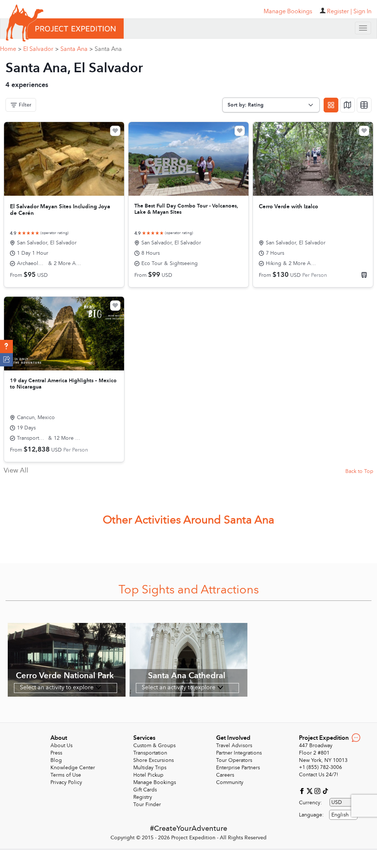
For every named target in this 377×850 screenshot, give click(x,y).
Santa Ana (76, 49)
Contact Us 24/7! (318, 774)
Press (56, 752)
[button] (6, 346)
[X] (310, 790)
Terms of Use (65, 774)
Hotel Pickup (148, 774)
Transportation (150, 752)
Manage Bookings (154, 782)
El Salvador (41, 49)
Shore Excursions (153, 760)
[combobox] (343, 815)
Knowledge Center (72, 767)
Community (229, 782)
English (340, 814)
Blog (56, 760)
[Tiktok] (325, 790)
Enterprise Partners (238, 767)
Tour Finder (147, 804)
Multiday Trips (149, 767)
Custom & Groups (154, 745)
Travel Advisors (234, 745)
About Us (61, 745)
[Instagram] (318, 790)
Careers (225, 774)
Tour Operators (234, 760)
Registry (142, 797)
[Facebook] (303, 790)
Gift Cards (145, 789)
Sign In (362, 11)
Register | (339, 11)
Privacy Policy (66, 782)
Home (10, 49)
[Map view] (347, 105)
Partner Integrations (239, 752)
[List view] (364, 105)
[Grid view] (331, 105)
